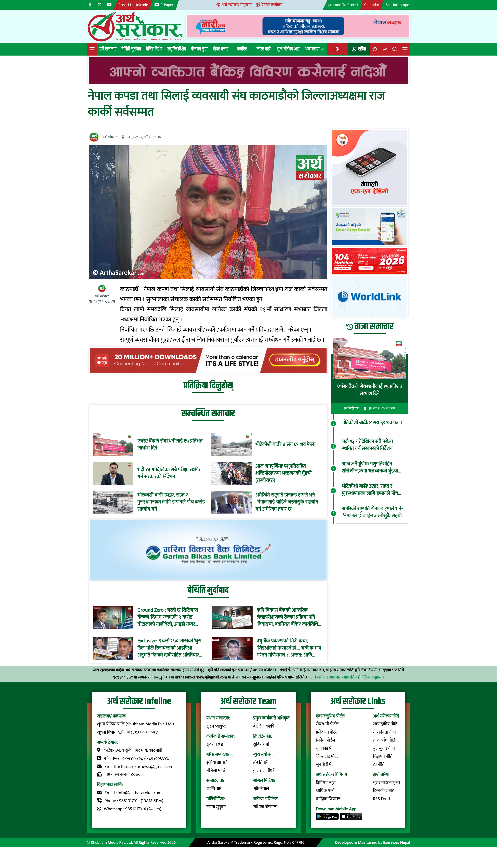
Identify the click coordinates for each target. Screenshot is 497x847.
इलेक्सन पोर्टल (327, 732)
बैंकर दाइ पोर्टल (328, 756)
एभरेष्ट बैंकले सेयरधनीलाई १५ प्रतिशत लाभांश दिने (169, 445)
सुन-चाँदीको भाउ (288, 49)
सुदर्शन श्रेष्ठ (214, 744)
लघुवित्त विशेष (176, 49)
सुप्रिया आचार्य (216, 762)
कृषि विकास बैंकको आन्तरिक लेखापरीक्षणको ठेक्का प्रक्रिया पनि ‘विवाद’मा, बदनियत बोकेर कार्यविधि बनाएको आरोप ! (287, 617)
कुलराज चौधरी (264, 770)
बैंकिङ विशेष (154, 49)
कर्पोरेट (242, 49)
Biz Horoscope (397, 4)
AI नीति (379, 764)
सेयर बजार (220, 49)
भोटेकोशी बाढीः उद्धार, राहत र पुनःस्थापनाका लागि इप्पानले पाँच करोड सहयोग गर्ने (171, 502)
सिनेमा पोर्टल (325, 740)
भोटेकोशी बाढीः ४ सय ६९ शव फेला (285, 444)
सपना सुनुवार (216, 807)
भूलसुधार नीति (384, 748)
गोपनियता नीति (384, 732)
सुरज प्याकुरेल (217, 726)
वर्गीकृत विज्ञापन (328, 799)
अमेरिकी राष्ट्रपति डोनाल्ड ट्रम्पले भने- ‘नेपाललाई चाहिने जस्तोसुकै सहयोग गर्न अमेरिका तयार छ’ (286, 502)
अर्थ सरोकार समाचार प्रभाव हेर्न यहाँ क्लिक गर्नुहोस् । (347, 677)
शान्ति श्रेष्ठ (214, 788)
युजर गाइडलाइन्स (386, 782)
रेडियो (362, 49)
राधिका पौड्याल (265, 807)
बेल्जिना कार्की (263, 726)
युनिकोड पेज (325, 748)
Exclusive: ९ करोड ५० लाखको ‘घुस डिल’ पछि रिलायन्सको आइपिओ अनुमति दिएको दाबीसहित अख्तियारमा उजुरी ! (170, 648)
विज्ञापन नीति (383, 756)
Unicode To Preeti (343, 4)
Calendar (371, 4)
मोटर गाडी (264, 49)
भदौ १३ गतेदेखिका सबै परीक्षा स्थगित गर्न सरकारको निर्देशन (169, 473)
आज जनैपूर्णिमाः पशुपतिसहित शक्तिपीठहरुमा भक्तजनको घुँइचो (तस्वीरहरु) (283, 473)
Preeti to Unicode (133, 4)
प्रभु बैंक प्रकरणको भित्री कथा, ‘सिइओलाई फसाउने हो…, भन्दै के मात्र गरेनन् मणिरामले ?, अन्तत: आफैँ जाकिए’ (289, 648)
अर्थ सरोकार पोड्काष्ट (237, 4)
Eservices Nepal (396, 842)
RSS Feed (381, 799)
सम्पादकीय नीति (385, 724)
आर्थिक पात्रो (325, 790)
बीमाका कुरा (199, 49)
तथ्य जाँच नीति (384, 740)
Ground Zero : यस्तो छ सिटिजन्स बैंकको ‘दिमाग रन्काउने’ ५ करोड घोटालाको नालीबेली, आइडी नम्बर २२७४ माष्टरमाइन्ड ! (167, 617)
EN (337, 49)
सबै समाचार (108, 49)
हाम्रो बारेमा (381, 774)
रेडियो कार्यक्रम (272, 4)
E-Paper (167, 4)
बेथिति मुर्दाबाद (131, 49)
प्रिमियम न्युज (326, 782)
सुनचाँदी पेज (325, 764)
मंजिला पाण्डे (215, 770)
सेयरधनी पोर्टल (327, 724)
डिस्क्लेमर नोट (383, 790)
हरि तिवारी (260, 762)
